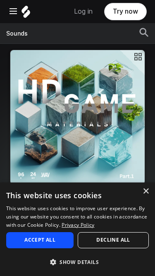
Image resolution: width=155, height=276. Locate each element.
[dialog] (77, 229)
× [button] (146, 191)
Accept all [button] (39, 239)
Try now (125, 11)
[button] (77, 261)
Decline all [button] (113, 239)
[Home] (25, 14)
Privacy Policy (78, 224)
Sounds (17, 33)
